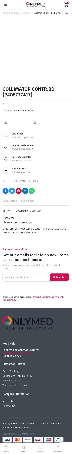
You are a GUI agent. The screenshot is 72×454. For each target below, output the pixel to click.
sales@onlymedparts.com (18, 353)
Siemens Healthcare (20, 13)
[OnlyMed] (35, 4)
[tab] (10, 201)
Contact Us (9, 405)
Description (10, 201)
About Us (8, 401)
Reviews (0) (26, 201)
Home (5, 13)
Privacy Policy (10, 380)
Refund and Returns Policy (17, 375)
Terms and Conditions (15, 385)
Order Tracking (11, 371)
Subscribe (59, 277)
